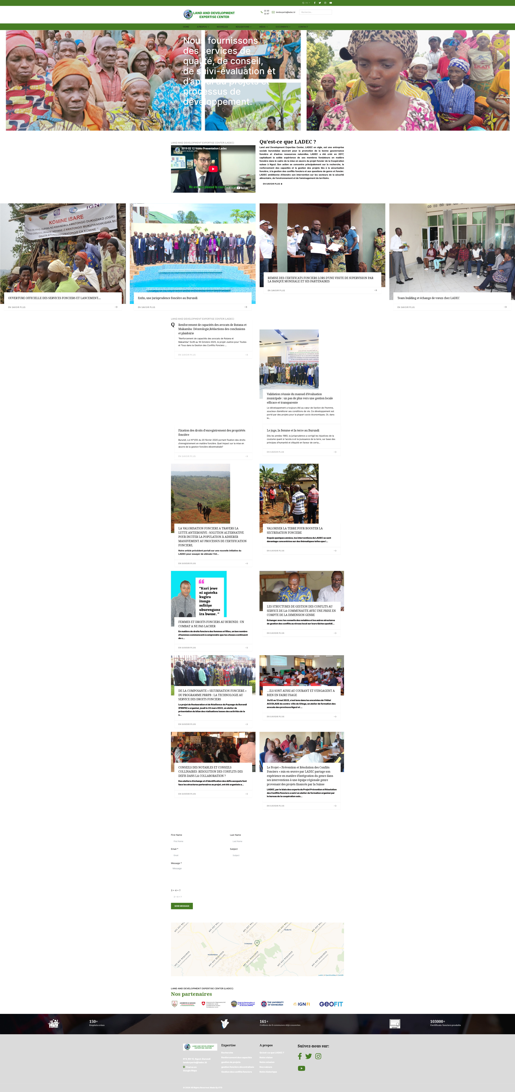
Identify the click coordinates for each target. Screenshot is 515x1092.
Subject (234, 849)
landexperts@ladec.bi (285, 12)
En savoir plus (272, 184)
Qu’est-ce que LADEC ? (272, 1052)
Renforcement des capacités (236, 1057)
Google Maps (190, 1070)
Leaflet (320, 975)
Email (174, 849)
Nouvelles (222, 27)
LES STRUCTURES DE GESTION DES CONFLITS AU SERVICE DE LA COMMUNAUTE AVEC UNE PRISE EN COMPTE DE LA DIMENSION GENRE (301, 611)
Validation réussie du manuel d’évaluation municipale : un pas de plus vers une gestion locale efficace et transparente (300, 398)
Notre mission (267, 1062)
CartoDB (340, 975)
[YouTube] (331, 3)
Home (186, 27)
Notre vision (266, 1057)
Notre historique (268, 1071)
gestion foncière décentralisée (237, 1067)
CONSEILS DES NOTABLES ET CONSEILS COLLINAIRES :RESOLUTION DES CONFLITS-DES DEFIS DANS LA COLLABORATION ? (210, 771)
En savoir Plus (406, 307)
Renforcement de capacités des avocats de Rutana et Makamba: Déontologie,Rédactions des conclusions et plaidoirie (212, 329)
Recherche (227, 1052)
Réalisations (242, 27)
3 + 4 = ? (175, 890)
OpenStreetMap (330, 975)
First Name (176, 835)
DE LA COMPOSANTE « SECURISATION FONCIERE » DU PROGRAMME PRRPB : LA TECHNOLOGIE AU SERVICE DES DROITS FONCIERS (212, 695)
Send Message (181, 906)
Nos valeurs (266, 1067)
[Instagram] (325, 3)
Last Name (235, 835)
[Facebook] (314, 3)
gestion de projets (230, 1062)
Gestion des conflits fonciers (236, 1071)
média (262, 27)
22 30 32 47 (266, 12)
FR (306, 3)
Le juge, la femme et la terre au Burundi (293, 430)
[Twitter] (320, 3)
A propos (202, 27)
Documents (282, 27)
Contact (303, 27)
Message (176, 863)
